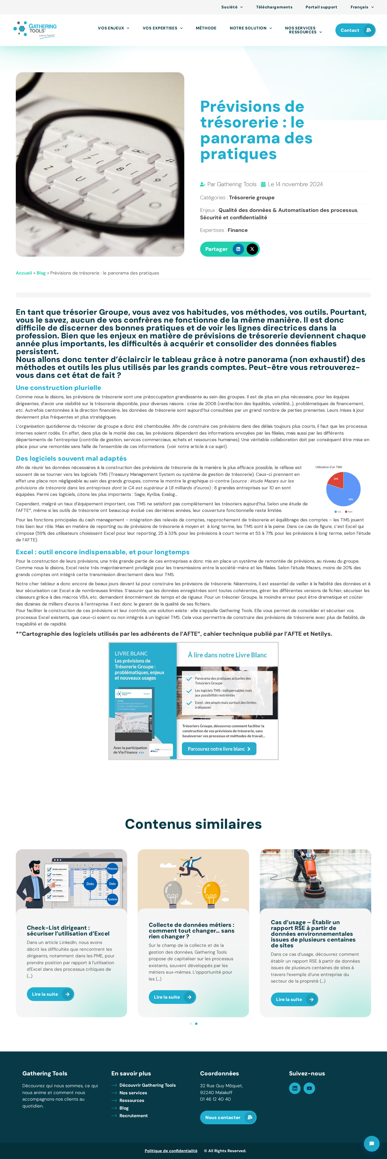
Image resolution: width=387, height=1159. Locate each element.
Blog (41, 273)
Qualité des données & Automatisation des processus (288, 210)
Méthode (206, 28)
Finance (238, 230)
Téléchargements (274, 7)
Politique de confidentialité (171, 1150)
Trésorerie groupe (252, 197)
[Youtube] (309, 1088)
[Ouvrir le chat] (372, 1144)
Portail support (322, 7)
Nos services (300, 28)
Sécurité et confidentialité (233, 217)
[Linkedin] (295, 1088)
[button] (238, 249)
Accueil (24, 273)
